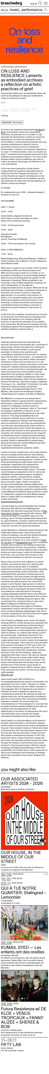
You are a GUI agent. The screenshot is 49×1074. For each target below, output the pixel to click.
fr (33, 3)
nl (31, 3)
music (14, 10)
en (36, 3)
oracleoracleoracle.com (12, 501)
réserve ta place (12, 122)
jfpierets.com (7, 675)
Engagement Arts (24, 542)
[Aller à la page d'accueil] (12, 3)
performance (32, 10)
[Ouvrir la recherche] (40, 3)
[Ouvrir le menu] (45, 3)
